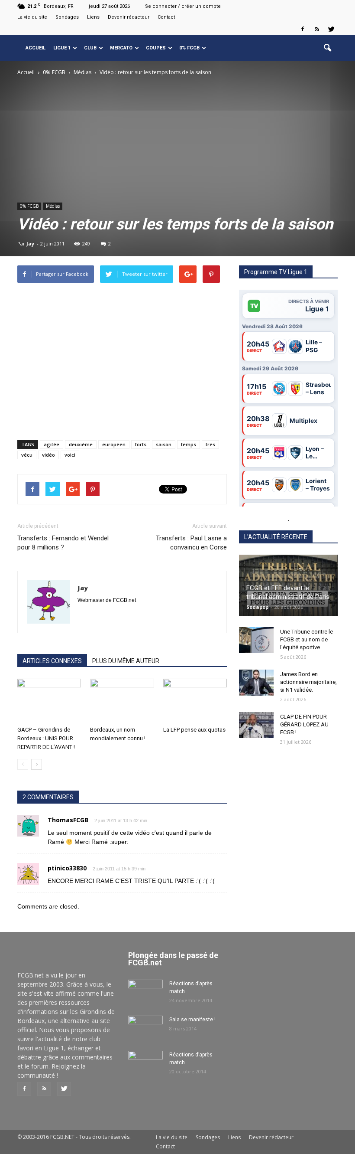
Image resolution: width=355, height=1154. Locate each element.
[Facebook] (302, 29)
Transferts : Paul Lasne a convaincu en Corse (191, 542)
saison (163, 444)
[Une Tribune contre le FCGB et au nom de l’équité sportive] (256, 640)
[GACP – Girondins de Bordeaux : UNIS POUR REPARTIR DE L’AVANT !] (49, 700)
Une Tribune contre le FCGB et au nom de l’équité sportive (306, 639)
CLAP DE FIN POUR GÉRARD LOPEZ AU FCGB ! (304, 724)
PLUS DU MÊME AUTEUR (125, 660)
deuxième (81, 444)
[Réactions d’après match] (145, 992)
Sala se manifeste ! (192, 1020)
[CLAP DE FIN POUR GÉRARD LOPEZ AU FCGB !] (256, 725)
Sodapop (257, 607)
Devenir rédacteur (128, 17)
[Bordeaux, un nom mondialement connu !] (122, 700)
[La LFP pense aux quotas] (195, 700)
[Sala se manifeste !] (145, 1028)
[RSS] (316, 29)
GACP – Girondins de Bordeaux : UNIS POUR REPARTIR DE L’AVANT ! (46, 738)
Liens (93, 17)
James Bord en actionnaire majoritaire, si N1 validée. (308, 682)
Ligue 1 (62, 48)
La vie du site (32, 17)
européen (114, 444)
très (210, 444)
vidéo (48, 454)
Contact (166, 17)
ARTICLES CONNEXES (52, 660)
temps (188, 444)
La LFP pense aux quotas (194, 729)
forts (140, 444)
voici (70, 454)
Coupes (156, 48)
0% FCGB (189, 48)
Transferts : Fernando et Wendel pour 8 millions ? (63, 542)
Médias (53, 206)
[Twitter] (331, 29)
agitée (51, 444)
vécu (26, 454)
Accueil (35, 48)
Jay (30, 243)
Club (90, 48)
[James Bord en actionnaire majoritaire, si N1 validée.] (256, 683)
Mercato (121, 48)
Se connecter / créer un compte (183, 6)
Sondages (67, 17)
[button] (327, 48)
